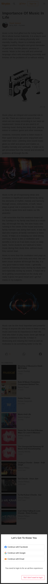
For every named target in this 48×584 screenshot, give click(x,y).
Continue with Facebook (18, 547)
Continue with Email (16, 559)
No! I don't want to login (33, 577)
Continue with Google (17, 553)
